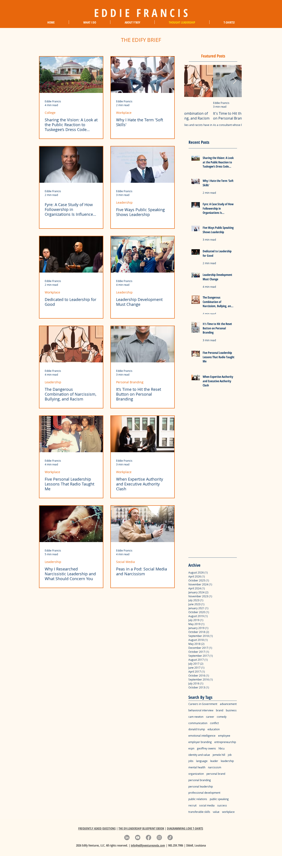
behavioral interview (200, 710)
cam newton (195, 716)
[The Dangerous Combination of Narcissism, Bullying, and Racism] (71, 344)
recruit (192, 805)
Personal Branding (129, 382)
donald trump (196, 729)
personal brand (215, 773)
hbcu (221, 748)
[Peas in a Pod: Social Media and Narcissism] (142, 524)
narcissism (214, 767)
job (230, 754)
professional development (204, 792)
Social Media (125, 562)
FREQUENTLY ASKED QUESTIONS (97, 828)
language (202, 761)
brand (219, 710)
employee (224, 735)
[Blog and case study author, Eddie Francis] (71, 164)
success (222, 805)
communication (197, 723)
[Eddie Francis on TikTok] (170, 837)
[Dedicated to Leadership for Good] (71, 254)
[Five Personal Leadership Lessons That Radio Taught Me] (71, 434)
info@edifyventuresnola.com (148, 845)
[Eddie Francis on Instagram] (159, 837)
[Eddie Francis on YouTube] (137, 837)
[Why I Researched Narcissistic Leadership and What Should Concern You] (71, 524)
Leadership (124, 202)
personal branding (199, 780)
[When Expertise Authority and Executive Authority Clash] (142, 434)
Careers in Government (202, 704)
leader (214, 761)
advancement (228, 704)
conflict (214, 723)
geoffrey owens (206, 748)
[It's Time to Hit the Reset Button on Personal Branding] (142, 344)
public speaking (219, 799)
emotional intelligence (201, 735)
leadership (227, 761)
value (216, 812)
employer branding (200, 742)
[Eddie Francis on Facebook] (148, 837)
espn (191, 748)
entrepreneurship (225, 742)
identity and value (199, 754)
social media (207, 805)
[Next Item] (235, 80)
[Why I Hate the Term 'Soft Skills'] (142, 75)
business (231, 710)
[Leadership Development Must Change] (142, 254)
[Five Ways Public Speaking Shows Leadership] (142, 164)
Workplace (124, 112)
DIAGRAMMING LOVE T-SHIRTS (185, 828)
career (210, 716)
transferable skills (199, 812)
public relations (197, 799)
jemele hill (219, 754)
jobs (190, 761)
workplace (228, 812)
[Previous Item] (191, 80)
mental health (196, 767)
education (214, 729)
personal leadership (200, 786)
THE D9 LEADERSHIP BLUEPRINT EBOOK (141, 828)
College (50, 112)
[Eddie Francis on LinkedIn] (127, 837)
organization (196, 773)
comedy (221, 716)
